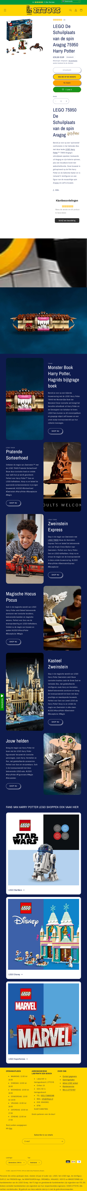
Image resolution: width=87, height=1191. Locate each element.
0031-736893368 (47, 1095)
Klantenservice (68, 1086)
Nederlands (68, 1)
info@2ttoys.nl (47, 1099)
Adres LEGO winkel (70, 1083)
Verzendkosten (73, 61)
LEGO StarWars (15, 890)
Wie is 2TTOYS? (69, 1090)
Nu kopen (67, 83)
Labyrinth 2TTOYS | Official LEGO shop (22, 1171)
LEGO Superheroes (16, 1058)
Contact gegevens (70, 1076)
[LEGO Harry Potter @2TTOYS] (73, 135)
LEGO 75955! (53, 540)
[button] (5, 10)
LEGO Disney (14, 974)
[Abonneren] (62, 1141)
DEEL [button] (57, 190)
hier (10, 1128)
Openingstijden (69, 1079)
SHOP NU (55, 431)
